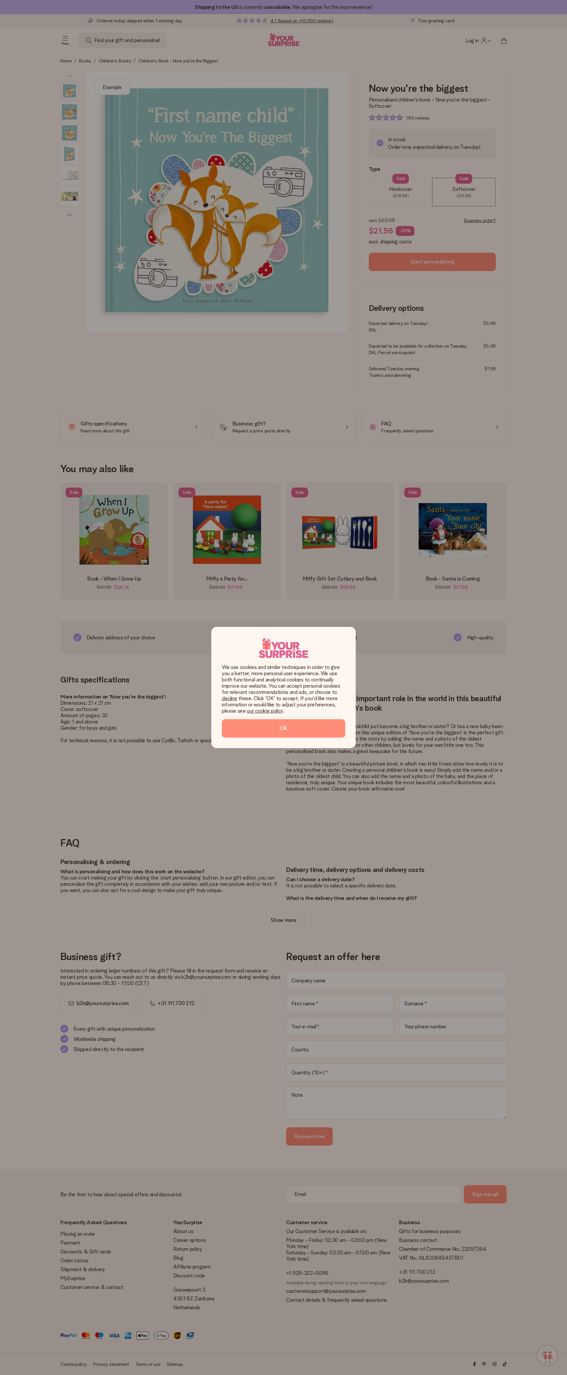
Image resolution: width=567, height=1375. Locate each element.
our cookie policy (265, 711)
